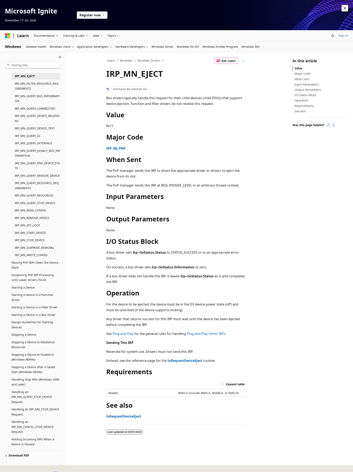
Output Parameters (308, 90)
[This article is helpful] (328, 125)
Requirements (304, 106)
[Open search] (333, 35)
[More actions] (243, 61)
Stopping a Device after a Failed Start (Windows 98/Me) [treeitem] (33, 369)
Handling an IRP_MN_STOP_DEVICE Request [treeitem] (35, 411)
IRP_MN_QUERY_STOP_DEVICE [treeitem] (35, 203)
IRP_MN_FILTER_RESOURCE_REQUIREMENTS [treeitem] (36, 86)
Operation (301, 100)
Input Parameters (307, 84)
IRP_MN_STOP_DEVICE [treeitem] (30, 240)
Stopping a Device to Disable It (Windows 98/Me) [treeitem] (32, 357)
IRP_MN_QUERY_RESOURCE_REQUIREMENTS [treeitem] (37, 185)
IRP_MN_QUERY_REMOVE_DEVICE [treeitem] (37, 176)
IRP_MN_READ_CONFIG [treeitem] (30, 210)
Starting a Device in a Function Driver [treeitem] (32, 297)
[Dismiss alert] (345, 8)
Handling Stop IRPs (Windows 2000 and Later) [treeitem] (35, 382)
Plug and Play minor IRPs (206, 333)
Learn (111, 60)
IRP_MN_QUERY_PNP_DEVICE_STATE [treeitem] (37, 165)
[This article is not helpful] (333, 125)
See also (300, 111)
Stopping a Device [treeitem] (23, 335)
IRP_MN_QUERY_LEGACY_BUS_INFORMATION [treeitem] (37, 153)
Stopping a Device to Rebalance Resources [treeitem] (33, 344)
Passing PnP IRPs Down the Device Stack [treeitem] (34, 265)
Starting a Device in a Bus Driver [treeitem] (33, 315)
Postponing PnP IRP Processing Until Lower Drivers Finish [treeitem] (32, 277)
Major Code (302, 74)
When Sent (302, 79)
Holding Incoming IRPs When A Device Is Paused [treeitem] (32, 441)
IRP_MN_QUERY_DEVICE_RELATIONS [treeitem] (37, 118)
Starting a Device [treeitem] (23, 287)
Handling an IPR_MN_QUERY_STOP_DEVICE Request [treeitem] (31, 397)
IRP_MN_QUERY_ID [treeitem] (27, 136)
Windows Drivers (148, 60)
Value (298, 68)
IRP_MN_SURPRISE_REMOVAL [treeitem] (34, 248)
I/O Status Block (305, 95)
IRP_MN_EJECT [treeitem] (25, 76)
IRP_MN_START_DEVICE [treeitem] (30, 233)
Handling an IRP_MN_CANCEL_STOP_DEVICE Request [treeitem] (32, 427)
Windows (126, 60)
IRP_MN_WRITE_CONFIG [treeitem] (31, 255)
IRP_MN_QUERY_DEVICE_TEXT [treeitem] (35, 128)
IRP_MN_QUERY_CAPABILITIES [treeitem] (35, 108)
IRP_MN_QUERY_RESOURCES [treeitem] (34, 195)
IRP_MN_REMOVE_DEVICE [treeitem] (32, 218)
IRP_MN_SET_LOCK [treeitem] (27, 225)
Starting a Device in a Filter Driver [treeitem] (34, 307)
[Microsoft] (7, 35)
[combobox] (32, 65)
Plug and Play (123, 333)
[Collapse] (60, 57)
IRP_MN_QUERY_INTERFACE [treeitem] (33, 143)
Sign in (343, 35)
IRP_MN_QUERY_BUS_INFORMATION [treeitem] (37, 98)
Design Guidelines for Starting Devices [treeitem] (32, 324)
